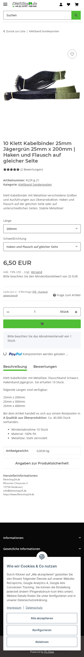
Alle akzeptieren (42, 618)
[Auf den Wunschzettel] (72, 54)
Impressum (14, 607)
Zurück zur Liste (15, 31)
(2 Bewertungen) (31, 169)
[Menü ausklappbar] (5, 2)
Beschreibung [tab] (15, 367)
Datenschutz (34, 607)
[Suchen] (76, 15)
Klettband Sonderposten (35, 184)
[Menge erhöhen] (76, 312)
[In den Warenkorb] (6, 44)
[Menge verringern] (7, 312)
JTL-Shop (49, 652)
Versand (36, 272)
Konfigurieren (42, 630)
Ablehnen (42, 642)
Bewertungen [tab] (45, 367)
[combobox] (42, 228)
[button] (61, 4)
